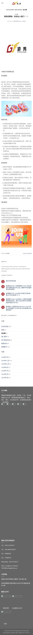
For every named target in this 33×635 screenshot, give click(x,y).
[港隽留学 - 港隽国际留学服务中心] (16, 3)
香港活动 (4, 343)
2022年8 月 (4, 374)
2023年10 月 (5, 364)
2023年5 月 (4, 371)
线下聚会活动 (5, 340)
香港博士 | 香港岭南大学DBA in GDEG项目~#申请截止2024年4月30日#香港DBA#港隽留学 (19, 308)
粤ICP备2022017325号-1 (23, 632)
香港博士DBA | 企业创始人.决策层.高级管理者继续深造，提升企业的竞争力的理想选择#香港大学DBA (19, 300)
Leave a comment (27, 253)
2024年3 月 (4, 357)
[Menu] (2, 3)
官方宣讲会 (4, 326)
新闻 (2, 330)
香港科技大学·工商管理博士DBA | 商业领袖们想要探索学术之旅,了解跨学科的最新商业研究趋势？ (19, 287)
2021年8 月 (4, 377)
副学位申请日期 (11, 281)
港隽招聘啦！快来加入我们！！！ (16, 16)
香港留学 (4, 347)
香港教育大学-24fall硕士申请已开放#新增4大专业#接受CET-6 (18, 294)
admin (24, 21)
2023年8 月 (4, 367)
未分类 (16, 14)
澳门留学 (4, 336)
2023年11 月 (5, 360)
